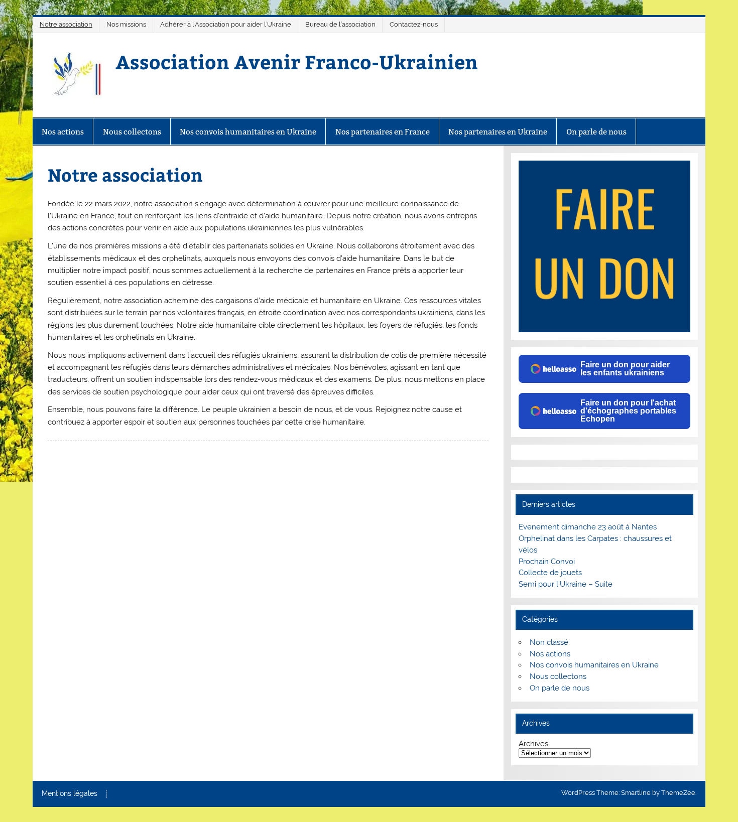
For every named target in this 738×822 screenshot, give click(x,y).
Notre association (66, 24)
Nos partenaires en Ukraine (497, 131)
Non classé (549, 642)
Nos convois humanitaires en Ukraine (248, 131)
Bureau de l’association (340, 24)
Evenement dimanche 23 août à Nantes (588, 526)
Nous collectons (132, 131)
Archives (533, 744)
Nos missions (126, 24)
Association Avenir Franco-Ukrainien (296, 61)
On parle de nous (596, 131)
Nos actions (63, 131)
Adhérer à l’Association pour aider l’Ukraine (225, 24)
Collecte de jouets (550, 572)
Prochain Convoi (547, 561)
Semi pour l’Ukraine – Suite (565, 584)
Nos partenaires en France (382, 131)
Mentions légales (69, 793)
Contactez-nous (414, 24)
